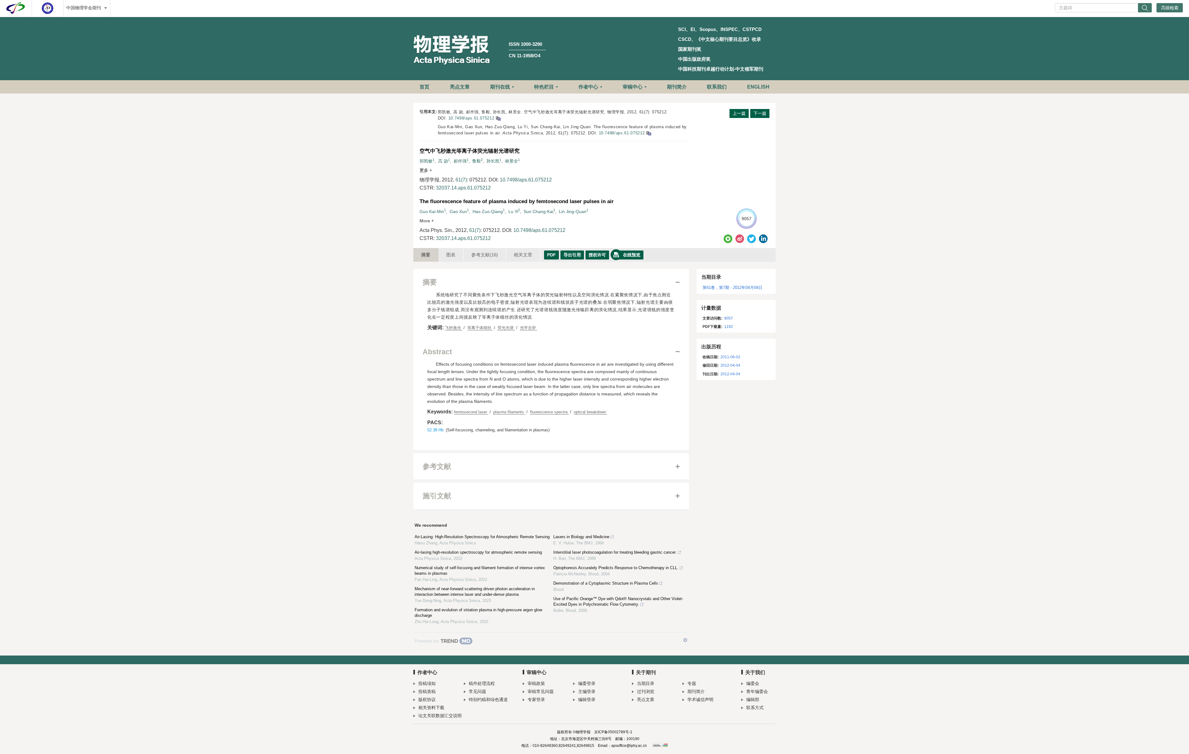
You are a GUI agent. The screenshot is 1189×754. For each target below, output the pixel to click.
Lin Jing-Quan (572, 211)
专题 (691, 683)
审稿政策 (536, 683)
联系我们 (717, 86)
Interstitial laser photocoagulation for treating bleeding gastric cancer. (615, 552)
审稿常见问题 (541, 691)
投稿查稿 (427, 691)
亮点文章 (460, 86)
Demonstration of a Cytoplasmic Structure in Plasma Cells (605, 583)
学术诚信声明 (700, 699)
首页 (424, 86)
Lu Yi (513, 211)
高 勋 (443, 161)
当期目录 (645, 683)
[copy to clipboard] (648, 133)
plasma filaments (509, 412)
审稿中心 (632, 86)
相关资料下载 (431, 707)
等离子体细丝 (480, 327)
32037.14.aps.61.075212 (463, 187)
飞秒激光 (453, 327)
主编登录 (586, 691)
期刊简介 (677, 86)
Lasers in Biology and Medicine (581, 536)
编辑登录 (586, 699)
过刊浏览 (645, 691)
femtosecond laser (471, 412)
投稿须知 (427, 683)
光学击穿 (528, 327)
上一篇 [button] (739, 113)
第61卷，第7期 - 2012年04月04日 (732, 287)
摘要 (425, 254)
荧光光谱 (506, 327)
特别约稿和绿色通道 (488, 699)
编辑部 (752, 699)
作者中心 (588, 86)
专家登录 (536, 699)
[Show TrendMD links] (685, 640)
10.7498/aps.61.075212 (471, 118)
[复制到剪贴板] (498, 118)
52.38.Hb (435, 430)
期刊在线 (500, 86)
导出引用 (572, 254)
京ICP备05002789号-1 (613, 732)
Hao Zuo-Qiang (488, 211)
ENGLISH (758, 86)
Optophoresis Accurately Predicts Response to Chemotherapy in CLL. (615, 567)
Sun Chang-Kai (538, 211)
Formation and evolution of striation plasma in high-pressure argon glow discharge (478, 613)
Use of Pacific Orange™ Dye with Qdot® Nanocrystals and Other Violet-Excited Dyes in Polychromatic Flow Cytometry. (618, 601)
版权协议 (427, 699)
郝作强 (460, 161)
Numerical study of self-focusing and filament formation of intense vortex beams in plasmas (480, 570)
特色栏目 (544, 86)
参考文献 (484, 254)
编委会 (752, 683)
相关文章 (523, 254)
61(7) (461, 179)
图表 (450, 254)
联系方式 (755, 707)
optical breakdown (590, 412)
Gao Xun (458, 211)
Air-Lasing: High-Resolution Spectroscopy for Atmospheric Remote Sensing (482, 536)
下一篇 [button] (759, 113)
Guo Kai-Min (432, 211)
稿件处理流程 (482, 683)
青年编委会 (757, 691)
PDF (551, 254)
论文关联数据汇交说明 (440, 715)
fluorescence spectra (549, 412)
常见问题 (477, 691)
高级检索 (1169, 7)
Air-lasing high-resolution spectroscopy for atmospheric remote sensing (478, 552)
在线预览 (631, 254)
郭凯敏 (426, 161)
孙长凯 (492, 161)
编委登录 (586, 683)
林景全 (511, 161)
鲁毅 (476, 161)
